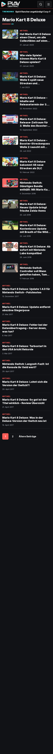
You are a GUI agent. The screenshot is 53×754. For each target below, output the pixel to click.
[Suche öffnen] (40, 4)
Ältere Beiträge (27, 436)
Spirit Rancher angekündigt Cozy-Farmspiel (33, 11)
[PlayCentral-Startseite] (10, 4)
